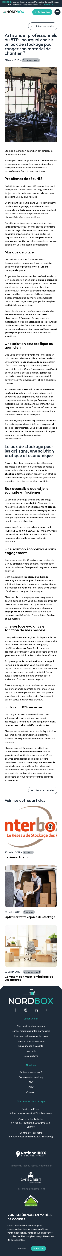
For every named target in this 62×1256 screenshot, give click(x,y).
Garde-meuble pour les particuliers (31, 1030)
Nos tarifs (31, 1051)
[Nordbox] (13, 12)
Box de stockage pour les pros (31, 1036)
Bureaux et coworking (31, 1077)
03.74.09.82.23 (46, 1010)
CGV (31, 1087)
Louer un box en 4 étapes (31, 1041)
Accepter (38, 1248)
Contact (31, 1092)
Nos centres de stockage (31, 1026)
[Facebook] (15, 1010)
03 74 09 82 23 (47, 5)
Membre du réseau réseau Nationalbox (31, 1165)
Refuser (22, 1248)
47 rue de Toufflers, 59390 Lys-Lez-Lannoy (31, 1123)
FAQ (31, 1082)
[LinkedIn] (36, 1010)
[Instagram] (25, 1010)
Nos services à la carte (31, 1045)
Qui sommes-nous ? (31, 1072)
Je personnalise (16, 1239)
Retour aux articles (45, 26)
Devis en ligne (44, 12)
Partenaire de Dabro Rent (31, 1188)
